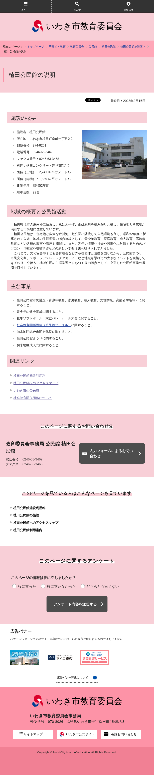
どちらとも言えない (102, 587)
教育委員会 (77, 46)
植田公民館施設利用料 (29, 375)
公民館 (93, 46)
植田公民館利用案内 (27, 530)
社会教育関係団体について (32, 398)
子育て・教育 (57, 46)
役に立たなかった (61, 587)
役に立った (27, 587)
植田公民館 (109, 46)
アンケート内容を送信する (75, 604)
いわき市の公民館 (26, 390)
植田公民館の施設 (26, 515)
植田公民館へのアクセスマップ (35, 383)
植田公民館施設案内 (133, 46)
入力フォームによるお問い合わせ (111, 453)
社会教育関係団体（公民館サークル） (44, 325)
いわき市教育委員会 (84, 26)
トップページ (35, 46)
